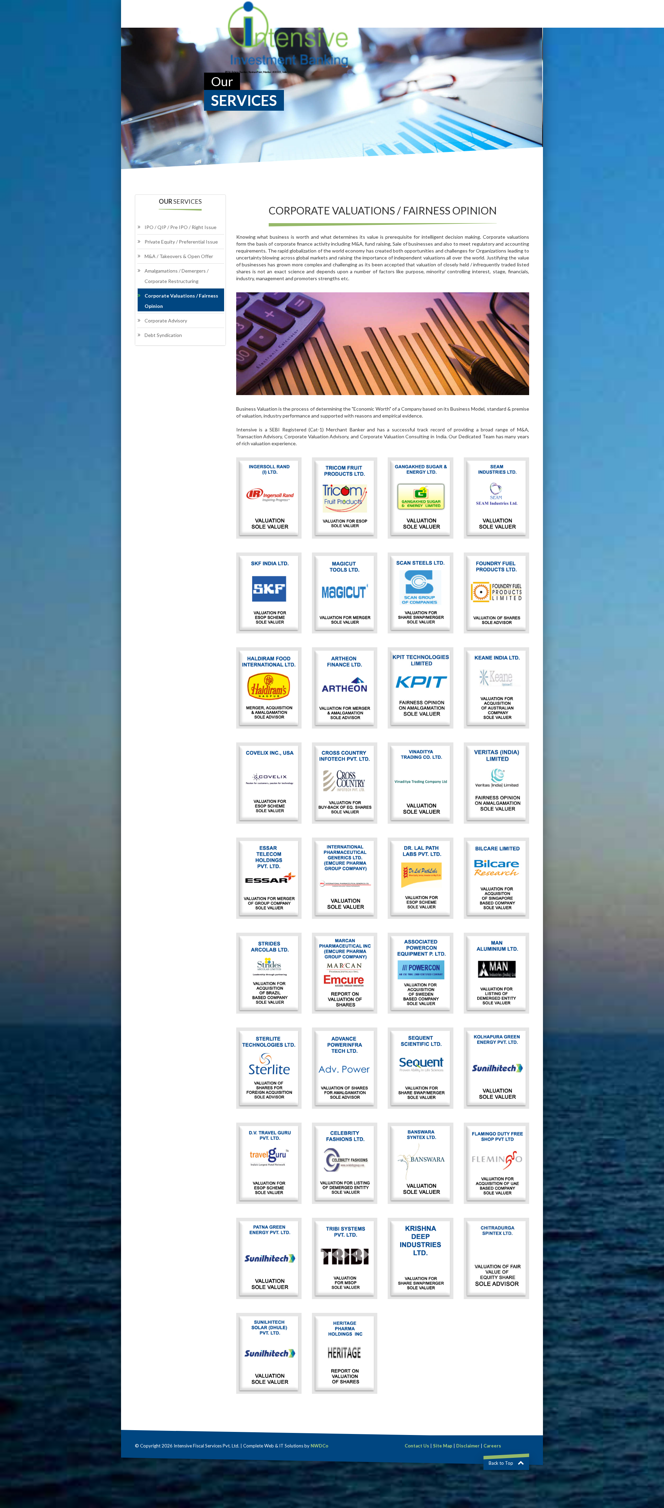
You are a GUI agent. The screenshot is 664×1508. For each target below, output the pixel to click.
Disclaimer (468, 1445)
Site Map (442, 1445)
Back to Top (501, 1463)
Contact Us (417, 1445)
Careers (492, 1445)
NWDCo (319, 1445)
